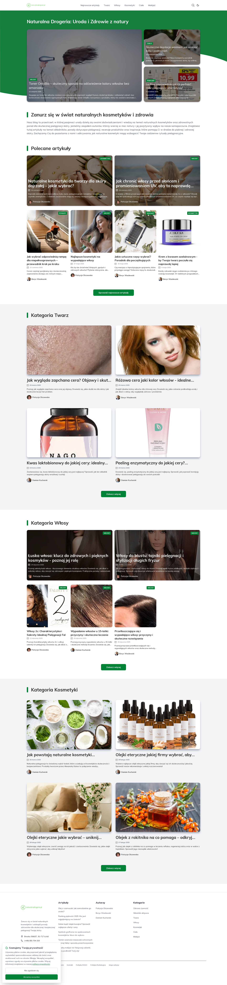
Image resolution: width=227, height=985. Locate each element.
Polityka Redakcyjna (98, 965)
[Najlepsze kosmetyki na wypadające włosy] (91, 231)
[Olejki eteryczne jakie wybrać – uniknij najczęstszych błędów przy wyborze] (69, 807)
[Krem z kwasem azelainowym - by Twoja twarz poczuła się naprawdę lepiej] (179, 231)
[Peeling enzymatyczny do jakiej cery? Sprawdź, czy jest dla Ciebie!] (158, 432)
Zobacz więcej (113, 494)
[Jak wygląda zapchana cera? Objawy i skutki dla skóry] (69, 350)
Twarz (107, 5)
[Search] (193, 5)
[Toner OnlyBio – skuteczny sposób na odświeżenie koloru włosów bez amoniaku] (84, 65)
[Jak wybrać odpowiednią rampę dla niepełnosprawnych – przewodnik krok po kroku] (48, 231)
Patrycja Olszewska (41, 201)
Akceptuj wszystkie (31, 977)
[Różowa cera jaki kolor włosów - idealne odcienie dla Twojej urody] (158, 350)
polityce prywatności (41, 964)
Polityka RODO (81, 965)
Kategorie (139, 902)
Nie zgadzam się (31, 970)
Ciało (141, 5)
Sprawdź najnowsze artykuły (114, 292)
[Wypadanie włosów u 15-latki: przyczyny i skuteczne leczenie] (91, 606)
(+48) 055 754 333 (32, 940)
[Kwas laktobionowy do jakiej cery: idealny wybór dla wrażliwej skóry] (69, 432)
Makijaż (151, 5)
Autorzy (100, 902)
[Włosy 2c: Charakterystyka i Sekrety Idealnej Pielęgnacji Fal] (48, 606)
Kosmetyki (130, 5)
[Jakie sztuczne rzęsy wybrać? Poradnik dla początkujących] (135, 231)
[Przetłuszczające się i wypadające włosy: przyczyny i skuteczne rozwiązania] (135, 606)
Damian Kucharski (39, 480)
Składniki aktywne (141, 913)
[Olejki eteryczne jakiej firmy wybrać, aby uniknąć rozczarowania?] (158, 724)
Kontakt (70, 965)
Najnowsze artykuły (90, 5)
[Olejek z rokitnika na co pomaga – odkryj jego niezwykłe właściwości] (158, 807)
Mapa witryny (114, 965)
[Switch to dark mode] (197, 5)
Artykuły (63, 902)
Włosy (117, 5)
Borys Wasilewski (128, 397)
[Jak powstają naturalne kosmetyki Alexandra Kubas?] (69, 724)
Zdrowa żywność (140, 908)
